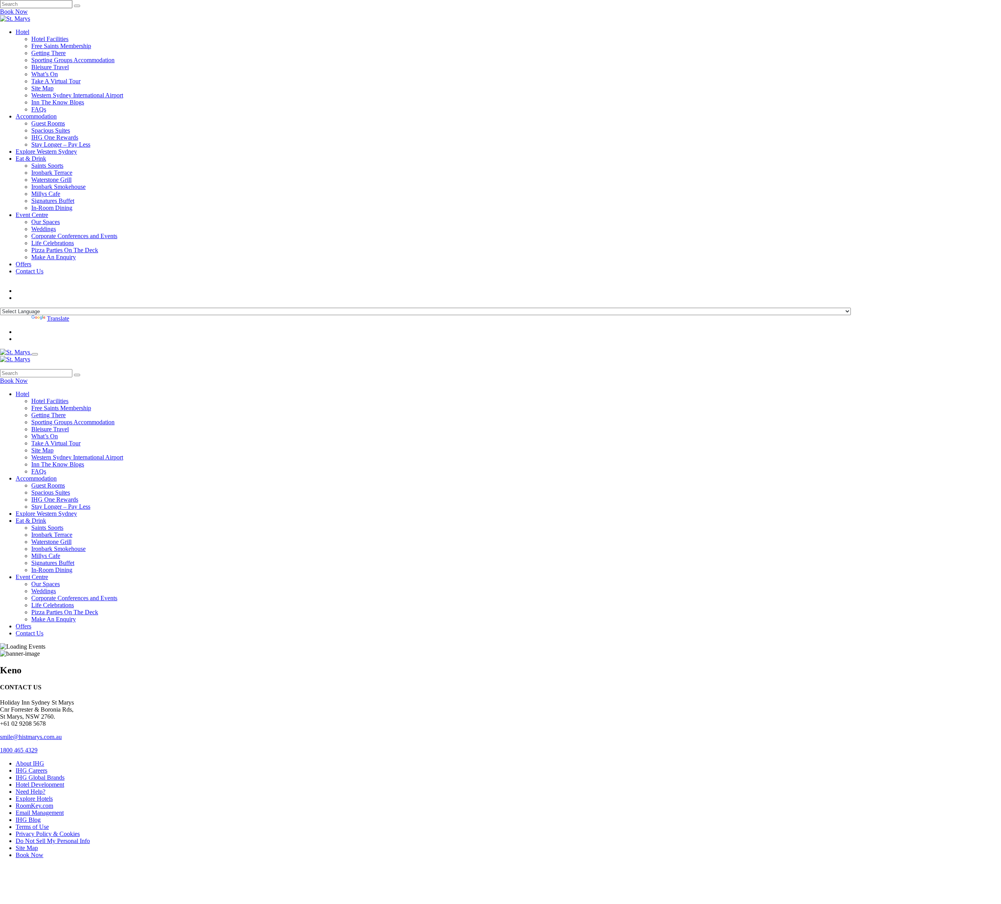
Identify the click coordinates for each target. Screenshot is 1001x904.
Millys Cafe (45, 193)
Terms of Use (32, 826)
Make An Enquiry (53, 257)
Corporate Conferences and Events (74, 236)
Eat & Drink (31, 158)
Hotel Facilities (49, 39)
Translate (58, 318)
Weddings (43, 229)
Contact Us (29, 271)
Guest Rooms (48, 123)
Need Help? (30, 791)
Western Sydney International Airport (77, 95)
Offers (23, 264)
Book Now (14, 11)
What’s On (44, 74)
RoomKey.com (34, 805)
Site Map (42, 88)
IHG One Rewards (54, 137)
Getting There (48, 53)
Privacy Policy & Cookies (48, 833)
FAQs (38, 109)
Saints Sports (47, 165)
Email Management (40, 812)
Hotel (22, 32)
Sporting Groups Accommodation (73, 60)
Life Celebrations (52, 243)
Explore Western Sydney (46, 151)
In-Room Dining (51, 207)
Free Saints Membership (61, 46)
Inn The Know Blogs (57, 102)
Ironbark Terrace (51, 172)
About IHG (30, 763)
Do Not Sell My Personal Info (53, 841)
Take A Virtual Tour (56, 81)
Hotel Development (40, 784)
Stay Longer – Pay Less (60, 144)
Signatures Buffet (52, 200)
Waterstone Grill (51, 179)
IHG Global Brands (40, 777)
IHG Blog (28, 819)
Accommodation (36, 116)
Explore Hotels (34, 798)
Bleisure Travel (50, 67)
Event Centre (32, 215)
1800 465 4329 (19, 750)
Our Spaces (45, 222)
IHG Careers (31, 770)
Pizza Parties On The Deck (64, 250)
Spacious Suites (50, 130)
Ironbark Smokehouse (58, 186)
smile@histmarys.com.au (31, 737)
